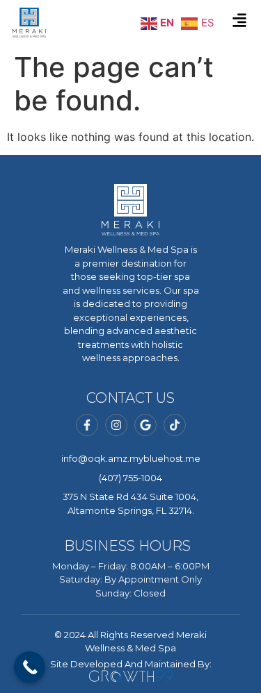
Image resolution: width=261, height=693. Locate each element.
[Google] (145, 425)
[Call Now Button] (29, 667)
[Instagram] (116, 425)
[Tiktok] (175, 425)
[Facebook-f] (87, 425)
